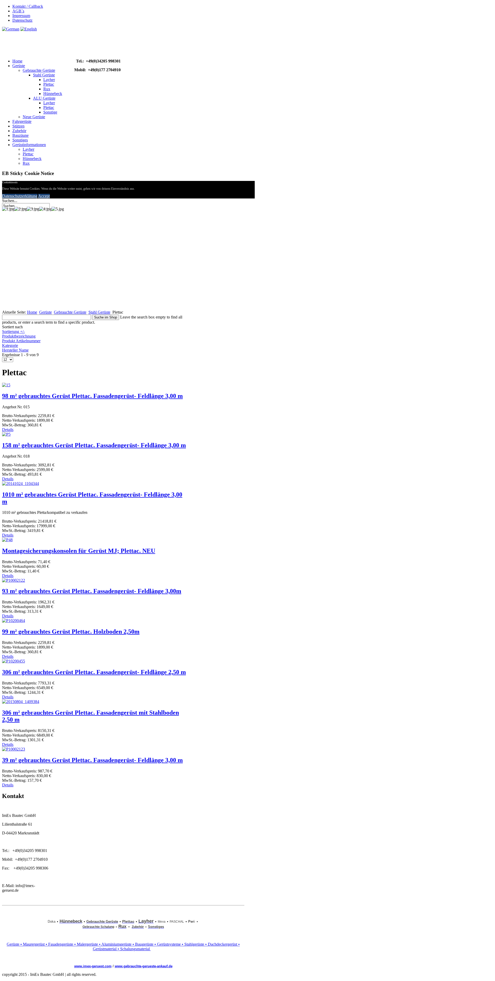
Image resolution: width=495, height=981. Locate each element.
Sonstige (50, 112)
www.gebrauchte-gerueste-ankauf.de (143, 966)
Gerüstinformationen (29, 144)
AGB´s (18, 11)
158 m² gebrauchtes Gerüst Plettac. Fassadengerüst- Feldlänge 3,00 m (94, 445)
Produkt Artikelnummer (21, 341)
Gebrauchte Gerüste (39, 70)
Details (7, 429)
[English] (28, 29)
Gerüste (18, 65)
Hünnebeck (52, 93)
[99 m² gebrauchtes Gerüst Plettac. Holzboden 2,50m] (13, 620)
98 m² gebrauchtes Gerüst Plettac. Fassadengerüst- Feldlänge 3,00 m (92, 396)
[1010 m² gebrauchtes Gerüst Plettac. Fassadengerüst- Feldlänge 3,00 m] (20, 483)
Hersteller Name (15, 350)
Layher (49, 79)
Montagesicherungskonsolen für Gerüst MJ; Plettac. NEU (78, 550)
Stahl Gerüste (44, 75)
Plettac (48, 84)
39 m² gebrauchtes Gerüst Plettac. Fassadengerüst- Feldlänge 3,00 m (92, 760)
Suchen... (9, 200)
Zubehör (19, 131)
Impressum (21, 15)
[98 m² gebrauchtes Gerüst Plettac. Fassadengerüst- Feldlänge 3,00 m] (6, 385)
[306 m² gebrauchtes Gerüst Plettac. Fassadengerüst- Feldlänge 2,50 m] (13, 661)
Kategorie (10, 345)
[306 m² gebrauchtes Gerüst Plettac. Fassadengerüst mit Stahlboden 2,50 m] (20, 701)
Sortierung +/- (13, 331)
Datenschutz (22, 20)
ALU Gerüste (44, 98)
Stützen (18, 126)
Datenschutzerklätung (19, 196)
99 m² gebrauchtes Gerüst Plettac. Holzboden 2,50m (70, 631)
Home (17, 61)
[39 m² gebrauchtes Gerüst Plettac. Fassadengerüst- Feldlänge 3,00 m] (13, 749)
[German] (10, 29)
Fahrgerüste (21, 121)
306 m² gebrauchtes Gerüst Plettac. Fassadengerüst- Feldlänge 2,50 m (94, 672)
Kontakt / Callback (27, 6)
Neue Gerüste (34, 117)
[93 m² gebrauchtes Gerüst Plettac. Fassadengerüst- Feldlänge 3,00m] (13, 580)
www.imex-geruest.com (93, 966)
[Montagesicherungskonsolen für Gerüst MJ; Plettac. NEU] (7, 540)
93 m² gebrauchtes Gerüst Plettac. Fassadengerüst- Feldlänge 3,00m (91, 591)
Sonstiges (20, 140)
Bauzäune (20, 135)
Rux (46, 89)
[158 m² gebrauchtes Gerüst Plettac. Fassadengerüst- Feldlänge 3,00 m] (6, 434)
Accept (44, 196)
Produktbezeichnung (19, 336)
